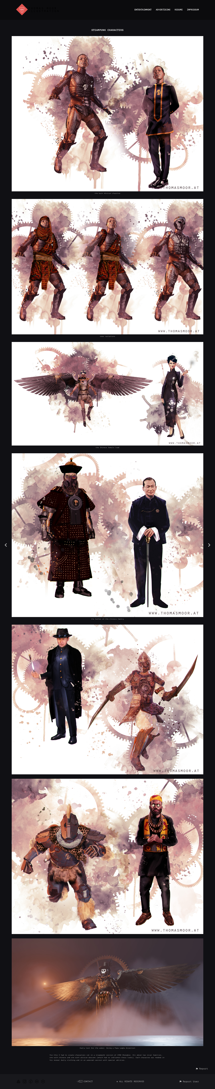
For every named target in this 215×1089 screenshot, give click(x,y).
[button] (201, 1069)
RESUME (179, 10)
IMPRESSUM (193, 10)
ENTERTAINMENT (143, 10)
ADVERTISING (163, 10)
